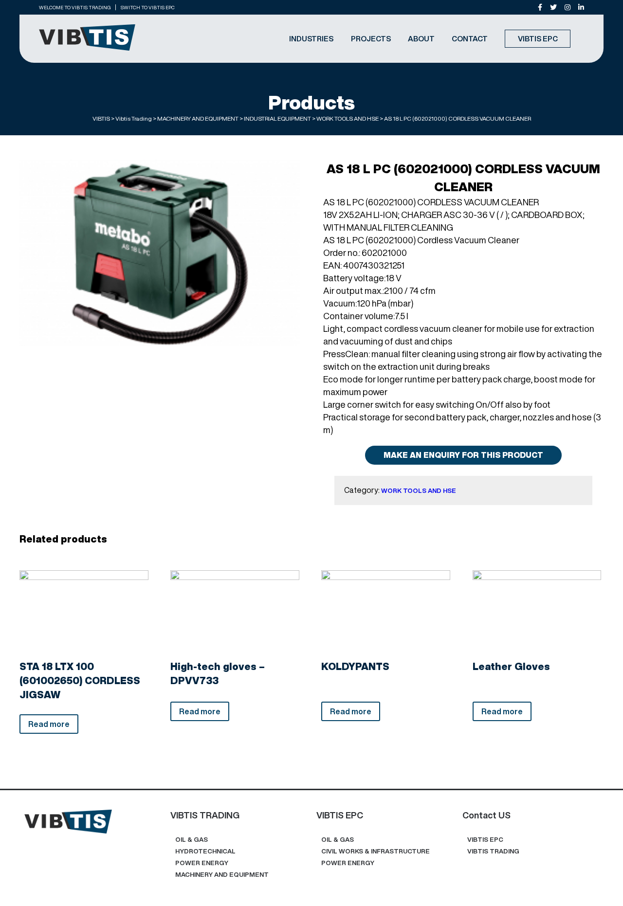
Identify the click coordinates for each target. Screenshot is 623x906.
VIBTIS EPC (538, 38)
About (421, 38)
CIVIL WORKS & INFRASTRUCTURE (375, 851)
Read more (49, 724)
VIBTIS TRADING (493, 851)
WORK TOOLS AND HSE (418, 491)
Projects (371, 38)
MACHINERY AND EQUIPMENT (222, 874)
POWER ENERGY (201, 863)
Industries (311, 38)
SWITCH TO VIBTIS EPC (148, 7)
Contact (470, 38)
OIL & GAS (191, 839)
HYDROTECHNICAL (205, 851)
